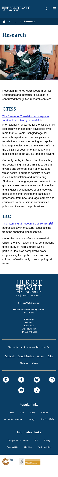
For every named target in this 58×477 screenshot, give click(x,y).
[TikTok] (37, 399)
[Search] (46, 9)
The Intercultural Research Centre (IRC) (27, 232)
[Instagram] (52, 388)
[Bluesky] (37, 388)
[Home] (4, 21)
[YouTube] (21, 399)
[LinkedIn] (6, 388)
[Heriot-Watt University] (16, 9)
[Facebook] (21, 388)
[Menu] (53, 9)
